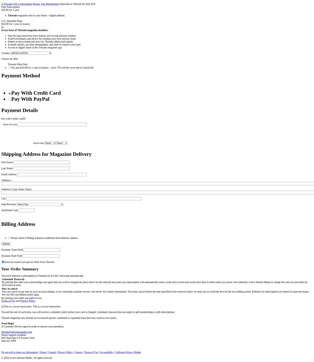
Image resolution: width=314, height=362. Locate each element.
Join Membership (50, 4)
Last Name (7, 168)
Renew (36, 4)
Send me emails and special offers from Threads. (30, 262)
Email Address (8, 174)
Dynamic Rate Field (11, 255)
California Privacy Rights (128, 352)
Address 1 (6, 180)
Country (5, 53)
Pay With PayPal (30, 99)
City (3, 198)
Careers (78, 352)
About (43, 352)
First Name (7, 162)
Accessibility (106, 352)
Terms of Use (8, 301)
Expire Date (38, 143)
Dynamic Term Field (12, 249)
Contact (52, 352)
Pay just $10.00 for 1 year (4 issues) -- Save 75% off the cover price (52, 67)
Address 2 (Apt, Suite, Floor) (16, 189)
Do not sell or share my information (19, 352)
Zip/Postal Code (9, 210)
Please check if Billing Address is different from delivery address (44, 238)
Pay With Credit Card (36, 93)
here (36, 294)
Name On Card (10, 124)
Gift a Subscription (22, 4)
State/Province (8, 204)
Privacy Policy (27, 301)
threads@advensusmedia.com (16, 332)
